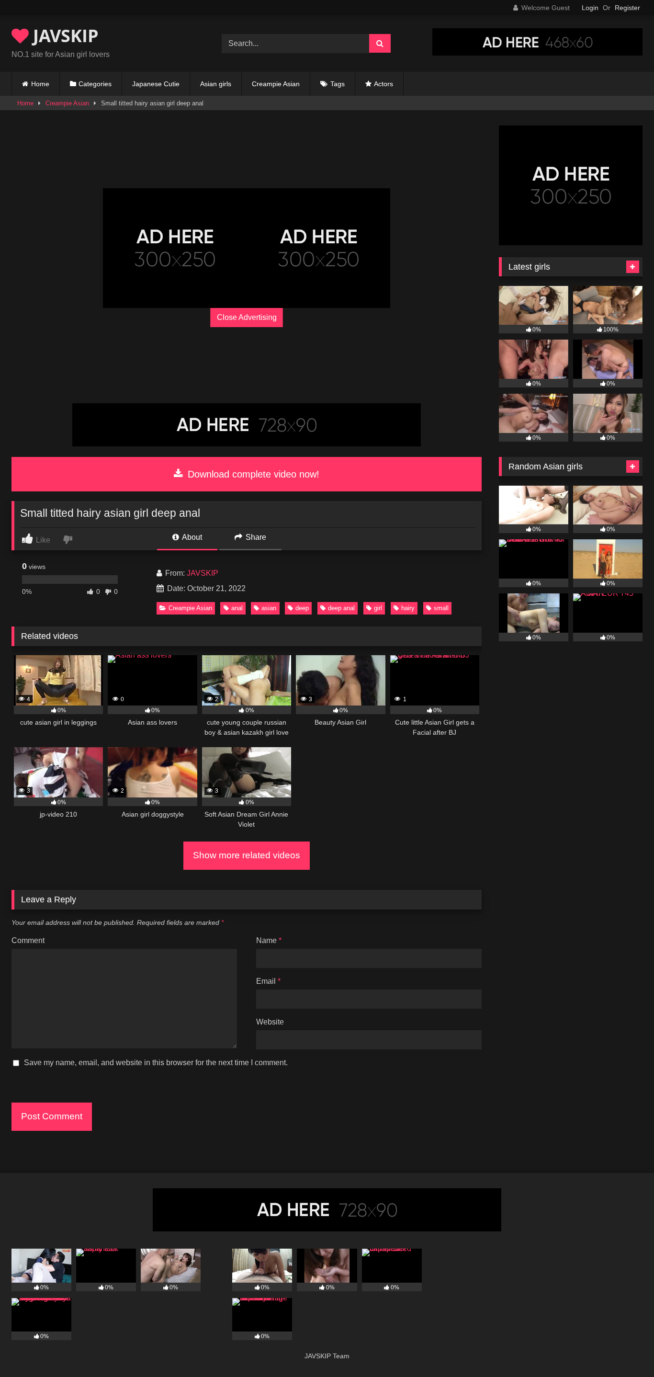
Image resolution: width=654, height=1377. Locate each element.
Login (590, 7)
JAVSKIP (64, 35)
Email (268, 981)
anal (237, 608)
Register (627, 7)
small (441, 608)
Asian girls (215, 84)
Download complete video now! (252, 474)
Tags (337, 84)
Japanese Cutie (156, 84)
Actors (383, 84)
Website (270, 1022)
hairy (408, 608)
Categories (95, 84)
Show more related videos (246, 855)
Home (40, 84)
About (191, 537)
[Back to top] (624, 1348)
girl (378, 608)
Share (255, 537)
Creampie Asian (276, 84)
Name (269, 940)
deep (302, 608)
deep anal (341, 608)
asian (268, 608)
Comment (28, 940)
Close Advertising (247, 317)
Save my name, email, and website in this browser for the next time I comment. (156, 1062)
